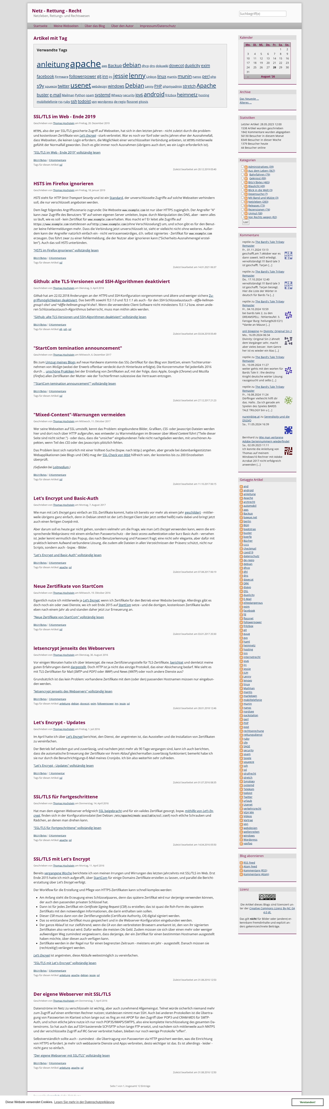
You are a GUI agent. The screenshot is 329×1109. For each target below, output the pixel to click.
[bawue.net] (241, 517)
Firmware (61, 77)
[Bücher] (241, 541)
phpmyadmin (172, 86)
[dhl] (241, 572)
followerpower (82, 76)
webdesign (99, 86)
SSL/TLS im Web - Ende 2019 (65, 116)
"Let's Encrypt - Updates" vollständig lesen (64, 766)
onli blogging (250, 331)
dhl (246, 572)
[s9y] (241, 742)
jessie (120, 76)
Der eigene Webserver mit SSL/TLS (72, 994)
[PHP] (241, 723)
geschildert (193, 512)
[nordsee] (241, 711)
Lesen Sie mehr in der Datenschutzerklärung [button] (84, 1102)
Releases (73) (256, 205)
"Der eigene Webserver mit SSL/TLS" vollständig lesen (72, 1055)
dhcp (145, 66)
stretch (189, 86)
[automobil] (241, 505)
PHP (158, 86)
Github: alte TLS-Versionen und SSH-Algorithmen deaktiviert (102, 281)
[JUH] (241, 672)
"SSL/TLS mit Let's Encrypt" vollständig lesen (65, 963)
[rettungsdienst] (241, 734)
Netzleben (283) (258, 201)
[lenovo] (241, 680)
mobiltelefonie (47, 102)
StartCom (125, 605)
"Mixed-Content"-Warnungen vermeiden (79, 414)
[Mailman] (241, 688)
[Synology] (241, 781)
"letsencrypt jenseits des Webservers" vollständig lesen (73, 691)
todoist (84, 101)
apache (85, 63)
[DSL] (241, 591)
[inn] (241, 653)
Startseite (40, 26)
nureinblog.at (251, 416)
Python (80, 95)
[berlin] (241, 521)
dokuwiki (162, 66)
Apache (206, 85)
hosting (203, 95)
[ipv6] (241, 661)
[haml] (241, 641)
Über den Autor (122, 26)
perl (206, 76)
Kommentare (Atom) (256, 874)
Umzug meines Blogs (61, 362)
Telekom (249, 789)
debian (132, 65)
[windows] (241, 835)
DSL (246, 591)
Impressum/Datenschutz (158, 26)
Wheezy (116, 95)
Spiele (247, 758)
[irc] (241, 665)
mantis (172, 77)
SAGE (247, 746)
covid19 (248, 552)
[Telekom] (241, 789)
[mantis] (241, 692)
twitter (64, 86)
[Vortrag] (241, 820)
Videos (248, 816)
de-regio (120, 102)
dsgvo (247, 587)
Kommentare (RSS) (255, 870)
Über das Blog (95, 26)
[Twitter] (241, 797)
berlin (247, 521)
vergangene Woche (58, 873)
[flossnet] (241, 618)
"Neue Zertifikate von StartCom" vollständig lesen (69, 617)
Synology (249, 781)
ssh (74, 101)
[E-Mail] (241, 599)
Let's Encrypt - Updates (59, 722)
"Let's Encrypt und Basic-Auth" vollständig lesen (67, 555)
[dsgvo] (241, 587)
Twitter (248, 797)
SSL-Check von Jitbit (116, 455)
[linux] (241, 684)
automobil (250, 505)
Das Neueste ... (249, 99)
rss (60, 102)
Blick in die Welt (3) (260, 190)
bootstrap (250, 529)
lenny (137, 75)
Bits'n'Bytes (40, 160)
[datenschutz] (241, 556)
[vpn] (241, 824)
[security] (241, 750)
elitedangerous (253, 603)
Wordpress (250, 839)
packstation (251, 715)
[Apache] (241, 498)
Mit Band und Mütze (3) (263, 197)
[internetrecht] (241, 657)
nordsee (249, 711)
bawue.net (250, 517)
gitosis (143, 102)
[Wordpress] (241, 839)
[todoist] (241, 793)
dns (152, 66)
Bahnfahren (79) (259, 174)
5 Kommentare (57, 624)
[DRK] (241, 583)
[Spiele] (241, 758)
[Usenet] (241, 804)
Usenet (248, 804)
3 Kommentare (57, 699)
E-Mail (248, 599)
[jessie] (241, 669)
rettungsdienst (253, 734)
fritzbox (170, 95)
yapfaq (248, 843)
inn (105, 76)
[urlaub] (241, 801)
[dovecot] (241, 579)
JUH (246, 672)
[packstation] (241, 715)
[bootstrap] (241, 529)
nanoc (196, 77)
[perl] (241, 719)
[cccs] (241, 544)
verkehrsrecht (252, 808)
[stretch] (241, 777)
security (129, 95)
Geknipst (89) (257, 178)
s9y (40, 85)
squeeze (51, 86)
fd (245, 614)
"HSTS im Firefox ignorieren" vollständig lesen (66, 250)
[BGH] (241, 525)
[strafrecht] (241, 773)
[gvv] (241, 638)
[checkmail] (241, 548)
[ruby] (241, 738)
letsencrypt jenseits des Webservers (74, 648)
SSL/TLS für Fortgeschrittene (66, 796)
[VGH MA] (241, 812)
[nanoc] (241, 707)
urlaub (248, 801)
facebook (45, 76)
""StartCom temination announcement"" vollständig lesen (75, 383)
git (99, 76)
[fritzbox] (241, 626)
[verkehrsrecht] (241, 808)
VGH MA (249, 812)
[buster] (241, 533)
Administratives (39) (261, 166)
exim (205, 65)
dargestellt (78, 667)
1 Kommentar (57, 773)
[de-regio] (241, 560)
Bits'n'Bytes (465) (259, 182)
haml (247, 641)
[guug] (241, 634)
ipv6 (139, 94)
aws (104, 66)
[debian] (241, 564)
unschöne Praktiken (60, 371)
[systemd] (241, 785)
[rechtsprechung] (241, 731)
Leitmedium (61, 467)
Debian (134, 85)
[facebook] (241, 610)
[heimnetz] (241, 645)
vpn (94, 102)
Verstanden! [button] (307, 1102)
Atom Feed (250, 866)
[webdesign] (241, 828)
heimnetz (187, 94)
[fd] (241, 614)
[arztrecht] (241, 502)
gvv (246, 638)
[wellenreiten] (241, 832)
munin (185, 76)
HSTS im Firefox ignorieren (63, 183)
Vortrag (248, 820)
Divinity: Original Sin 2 (278, 331)
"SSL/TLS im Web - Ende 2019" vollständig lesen (67, 152)
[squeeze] (241, 762)
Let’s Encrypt (91, 600)
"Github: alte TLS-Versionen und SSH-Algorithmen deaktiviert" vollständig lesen (90, 317)
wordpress (105, 102)
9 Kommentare (57, 1063)
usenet (80, 85)
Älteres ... (246, 102)
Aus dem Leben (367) (261, 170)
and (246, 486)
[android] (241, 490)
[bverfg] (241, 537)
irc (111, 77)
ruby (66, 102)
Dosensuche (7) (258, 194)
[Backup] (241, 513)
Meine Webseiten (66, 26)
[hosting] (241, 649)
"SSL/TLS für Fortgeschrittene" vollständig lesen (67, 828)
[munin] (241, 703)
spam (90, 95)
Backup (115, 65)
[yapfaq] (241, 843)
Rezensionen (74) (259, 209)
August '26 (268, 76)
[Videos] (241, 816)
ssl (60, 164)
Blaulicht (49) (256, 186)
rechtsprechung (254, 731)
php (213, 77)
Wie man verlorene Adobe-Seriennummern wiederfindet (265, 439)
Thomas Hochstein (63, 123)
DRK (246, 583)
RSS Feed (249, 862)
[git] (241, 630)
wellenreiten (252, 832)
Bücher (248, 541)
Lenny (149, 86)
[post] (241, 727)
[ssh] (241, 766)
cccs (246, 544)
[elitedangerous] (241, 603)
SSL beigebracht (110, 811)
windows (116, 86)
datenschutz (251, 556)
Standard (116, 198)
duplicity (192, 65)
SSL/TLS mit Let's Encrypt (62, 859)
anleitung (53, 64)
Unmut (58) (255, 213)
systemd (102, 94)
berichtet (176, 662)
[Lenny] (241, 676)
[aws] (241, 509)
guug (247, 634)
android (154, 94)
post (246, 727)
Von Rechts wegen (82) (262, 217)
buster (43, 94)
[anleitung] (241, 494)
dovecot (176, 65)
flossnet (132, 102)
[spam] (241, 754)
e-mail (55, 94)
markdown (250, 696)
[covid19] (241, 552)
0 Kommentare (57, 160)
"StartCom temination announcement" (78, 348)
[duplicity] (241, 595)
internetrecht (252, 657)
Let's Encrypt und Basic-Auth (66, 498)
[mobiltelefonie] (241, 700)
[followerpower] (241, 622)
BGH (246, 525)
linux (161, 76)
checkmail (250, 548)
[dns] (241, 575)
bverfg (248, 537)
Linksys (151, 77)
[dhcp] (241, 568)
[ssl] (241, 770)
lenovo (248, 680)
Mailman (68, 95)
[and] (241, 486)
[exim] (241, 606)
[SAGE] (241, 746)
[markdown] (241, 696)
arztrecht (249, 502)
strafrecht (250, 773)
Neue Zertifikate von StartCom (68, 586)
